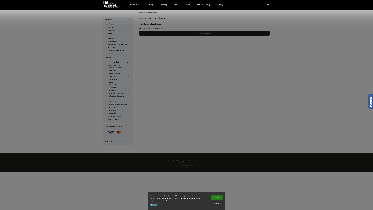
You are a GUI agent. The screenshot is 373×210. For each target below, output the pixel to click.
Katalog (108, 57)
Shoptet (184, 165)
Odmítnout (217, 204)
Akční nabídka (110, 24)
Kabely (110, 33)
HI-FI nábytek (113, 79)
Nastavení (153, 205)
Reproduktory (112, 42)
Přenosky (111, 39)
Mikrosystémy (113, 85)
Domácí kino (112, 71)
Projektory (112, 90)
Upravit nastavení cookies (186, 163)
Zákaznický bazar (113, 119)
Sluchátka (111, 47)
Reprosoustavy (113, 102)
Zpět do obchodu (204, 33)
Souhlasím (217, 197)
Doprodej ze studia (115, 73)
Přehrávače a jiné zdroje (117, 93)
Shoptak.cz (192, 165)
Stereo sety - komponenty (116, 50)
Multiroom (112, 88)
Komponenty (112, 36)
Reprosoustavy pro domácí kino (118, 44)
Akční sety (111, 27)
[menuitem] (137, 5)
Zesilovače (112, 113)
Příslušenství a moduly (116, 96)
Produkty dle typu (114, 65)
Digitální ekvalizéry (115, 68)
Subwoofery (111, 53)
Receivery (112, 99)
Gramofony (111, 30)
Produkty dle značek (114, 116)
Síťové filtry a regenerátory (118, 105)
